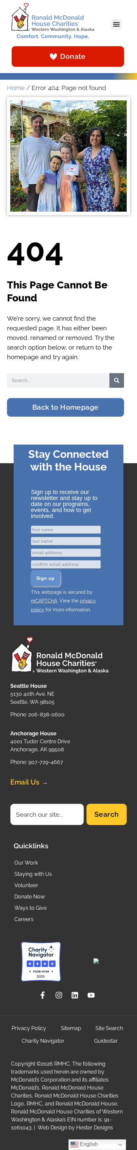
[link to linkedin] (76, 995)
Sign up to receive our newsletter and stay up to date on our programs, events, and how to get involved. (64, 504)
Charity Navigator (43, 1041)
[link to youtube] (92, 995)
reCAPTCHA (44, 600)
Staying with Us (33, 874)
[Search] (116, 380)
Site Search (109, 1028)
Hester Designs (94, 1127)
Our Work (26, 863)
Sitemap (71, 1028)
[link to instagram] (60, 995)
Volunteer (26, 885)
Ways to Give (30, 908)
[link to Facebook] (44, 995)
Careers (24, 919)
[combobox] (47, 814)
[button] (116, 24)
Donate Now (29, 896)
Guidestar (106, 1041)
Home (16, 88)
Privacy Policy (29, 1028)
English (88, 1144)
